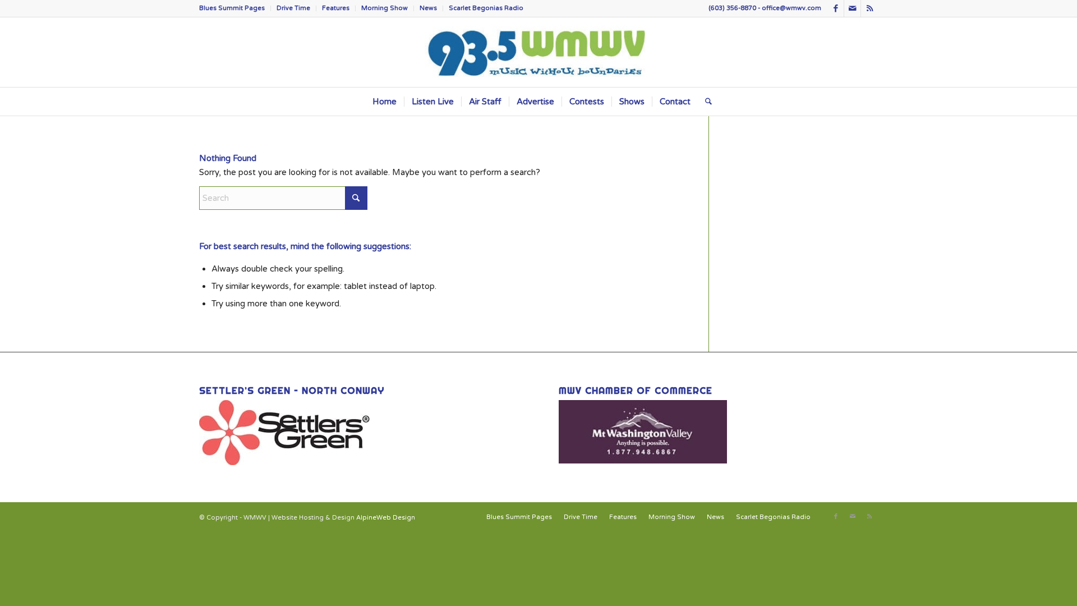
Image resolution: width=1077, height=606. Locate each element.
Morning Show (384, 8)
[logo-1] (538, 52)
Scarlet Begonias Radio (486, 8)
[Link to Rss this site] (869, 8)
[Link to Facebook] (835, 8)
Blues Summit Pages (232, 8)
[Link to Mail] (852, 8)
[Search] (705, 102)
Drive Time (293, 8)
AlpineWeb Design (385, 517)
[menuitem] (235, 8)
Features (335, 8)
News (428, 8)
